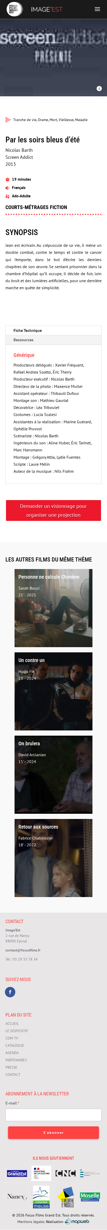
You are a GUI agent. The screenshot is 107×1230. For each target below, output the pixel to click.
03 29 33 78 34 (25, 959)
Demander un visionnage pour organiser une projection (53, 510)
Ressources (24, 339)
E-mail (12, 1103)
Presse (11, 1067)
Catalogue (14, 1045)
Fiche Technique (28, 330)
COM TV (11, 1038)
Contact (13, 1074)
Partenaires (16, 1060)
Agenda (12, 1052)
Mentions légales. (31, 1221)
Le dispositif (16, 1031)
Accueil (12, 1023)
